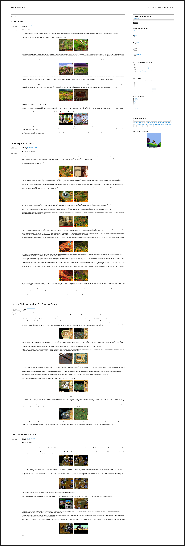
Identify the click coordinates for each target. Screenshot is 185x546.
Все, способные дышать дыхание (138, 30)
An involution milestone (137, 54)
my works (135, 110)
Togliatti (141, 125)
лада (158, 125)
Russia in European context (137, 40)
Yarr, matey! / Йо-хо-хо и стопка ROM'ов (140, 86)
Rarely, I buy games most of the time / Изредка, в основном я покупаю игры (145, 83)
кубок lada (155, 125)
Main (148, 7)
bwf (17, 149)
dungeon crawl (136, 122)
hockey (135, 107)
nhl (148, 124)
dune (15, 440)
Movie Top (169, 7)
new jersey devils (138, 124)
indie (166, 122)
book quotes (135, 98)
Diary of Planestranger (18, 7)
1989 (137, 120)
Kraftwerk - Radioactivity (31, 438)
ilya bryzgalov (157, 122)
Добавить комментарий (14, 30)
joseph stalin (12, 150)
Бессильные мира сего (137, 47)
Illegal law (135, 35)
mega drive (14, 441)
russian (16, 26)
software (135, 112)
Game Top (164, 7)
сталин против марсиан (16, 151)
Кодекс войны (17, 21)
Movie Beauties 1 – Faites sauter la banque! (145, 66)
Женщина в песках (136, 44)
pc (17, 27)
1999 (144, 120)
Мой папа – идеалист (141, 64)
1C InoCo (12, 27)
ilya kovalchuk (162, 122)
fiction (135, 103)
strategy (19, 27)
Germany (143, 122)
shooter (135, 125)
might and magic (17, 312)
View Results (154, 91)
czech (135, 100)
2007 (16, 27)
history (135, 106)
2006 (154, 120)
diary (135, 101)
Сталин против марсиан (22, 143)
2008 (156, 120)
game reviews (13, 26)
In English (153, 7)
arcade (15, 149)
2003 (151, 120)
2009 (13, 149)
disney (169, 120)
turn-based (12, 28)
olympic (151, 124)
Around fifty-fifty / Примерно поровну (140, 84)
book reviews (136, 99)
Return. (135, 37)
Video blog (135, 56)
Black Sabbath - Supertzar (31, 307)
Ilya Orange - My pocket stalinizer (32, 147)
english (135, 102)
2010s (161, 120)
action (164, 120)
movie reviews (136, 109)
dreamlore (19, 149)
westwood (14, 442)
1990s (11, 440)
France (140, 122)
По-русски (159, 7)
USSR (146, 125)
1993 (142, 120)
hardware (135, 105)
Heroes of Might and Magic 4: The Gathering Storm (34, 304)
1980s (134, 120)
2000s (14, 27)
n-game (16, 150)
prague (159, 124)
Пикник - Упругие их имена (31, 25)
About (173, 7)
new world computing (13, 313)
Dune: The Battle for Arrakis (23, 434)
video (135, 113)
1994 (13, 440)
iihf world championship (151, 122)
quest (162, 124)
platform (156, 124)
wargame (15, 28)
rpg (167, 124)
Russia (170, 124)
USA (143, 125)
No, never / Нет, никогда (138, 82)
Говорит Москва (136, 42)
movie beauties (136, 108)
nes (134, 124)
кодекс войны (19, 28)
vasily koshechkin (150, 125)
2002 (13, 310)
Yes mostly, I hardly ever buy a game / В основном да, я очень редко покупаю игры (146, 85)
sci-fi (172, 124)
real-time (19, 150)
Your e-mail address (136, 18)
